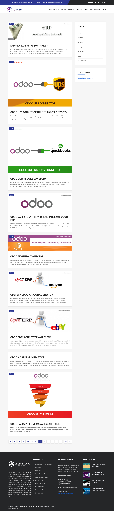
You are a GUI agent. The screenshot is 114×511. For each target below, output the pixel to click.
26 (20, 441)
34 (52, 441)
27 (24, 441)
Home (50, 9)
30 (36, 441)
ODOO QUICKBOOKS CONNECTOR (28, 178)
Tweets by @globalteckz (85, 78)
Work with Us (39, 490)
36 (60, 441)
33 (48, 441)
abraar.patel (69, 493)
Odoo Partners (39, 480)
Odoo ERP (38, 467)
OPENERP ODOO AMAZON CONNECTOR (31, 294)
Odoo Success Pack (41, 477)
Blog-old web (82, 61)
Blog (91, 9)
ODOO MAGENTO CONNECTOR (26, 256)
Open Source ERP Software (43, 464)
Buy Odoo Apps (40, 483)
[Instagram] (102, 2)
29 (32, 441)
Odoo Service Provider (42, 474)
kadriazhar (61, 493)
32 (44, 441)
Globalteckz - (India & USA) (28, 506)
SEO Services (39, 486)
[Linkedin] (105, 2)
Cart (106, 9)
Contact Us (97, 9)
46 (66, 441)
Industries (79, 9)
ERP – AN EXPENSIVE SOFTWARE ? (29, 45)
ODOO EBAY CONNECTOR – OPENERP (30, 337)
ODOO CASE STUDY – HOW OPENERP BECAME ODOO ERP (39, 218)
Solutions (56, 9)
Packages (71, 9)
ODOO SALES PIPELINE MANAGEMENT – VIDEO (35, 424)
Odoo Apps (38, 471)
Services (63, 9)
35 (56, 441)
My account (39, 493)
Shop (86, 9)
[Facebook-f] (95, 2)
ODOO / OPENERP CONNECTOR (27, 357)
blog (11, 23)
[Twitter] (99, 2)
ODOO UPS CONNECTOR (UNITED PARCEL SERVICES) (38, 112)
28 (28, 441)
